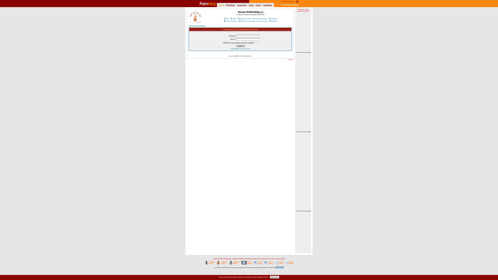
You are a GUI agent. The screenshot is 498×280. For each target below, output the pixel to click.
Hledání (234, 259)
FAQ (227, 19)
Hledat (234, 19)
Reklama (300, 9)
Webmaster (227, 259)
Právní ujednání (263, 259)
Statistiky (241, 259)
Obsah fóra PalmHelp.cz (197, 26)
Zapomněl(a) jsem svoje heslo (240, 49)
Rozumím (274, 277)
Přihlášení (274, 21)
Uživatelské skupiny (260, 19)
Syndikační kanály (251, 259)
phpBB (236, 56)
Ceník (306, 9)
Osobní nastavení (231, 21)
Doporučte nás (218, 259)
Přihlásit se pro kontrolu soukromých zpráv (254, 21)
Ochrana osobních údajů (277, 259)
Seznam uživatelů (245, 19)
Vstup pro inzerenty (303, 11)
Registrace (274, 19)
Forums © (291, 59)
